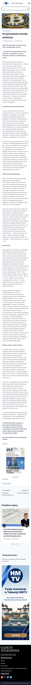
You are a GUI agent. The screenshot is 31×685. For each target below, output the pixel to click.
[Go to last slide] (4, 525)
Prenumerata (4, 666)
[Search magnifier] (28, 8)
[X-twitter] (5, 677)
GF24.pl (8, 538)
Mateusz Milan (8, 41)
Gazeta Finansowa (10, 649)
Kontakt (3, 660)
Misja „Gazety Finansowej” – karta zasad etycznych (14, 668)
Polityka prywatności (6, 671)
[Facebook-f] (8, 677)
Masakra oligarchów (23, 492)
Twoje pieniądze (6, 31)
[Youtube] (2, 677)
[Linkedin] (11, 677)
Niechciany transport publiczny (7, 493)
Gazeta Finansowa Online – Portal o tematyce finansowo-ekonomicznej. (8, 655)
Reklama (3, 663)
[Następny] (27, 525)
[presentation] (15, 518)
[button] (29, 3)
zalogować (12, 559)
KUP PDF (15, 477)
